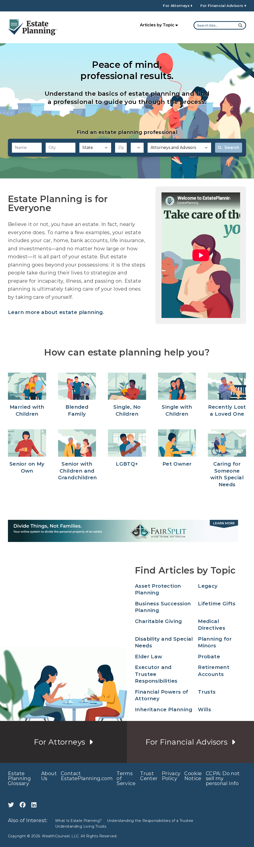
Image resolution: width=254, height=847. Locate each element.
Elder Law (148, 657)
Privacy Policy (171, 775)
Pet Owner (177, 464)
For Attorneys (176, 5)
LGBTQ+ (127, 464)
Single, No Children (126, 410)
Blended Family (76, 410)
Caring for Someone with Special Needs (227, 474)
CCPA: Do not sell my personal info (223, 778)
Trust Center (149, 775)
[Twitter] (12, 804)
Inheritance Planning (163, 710)
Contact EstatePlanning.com (87, 775)
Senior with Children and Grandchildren (77, 471)
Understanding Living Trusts (80, 826)
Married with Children (27, 410)
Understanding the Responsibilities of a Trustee (150, 820)
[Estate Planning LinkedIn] (33, 804)
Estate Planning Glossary (19, 778)
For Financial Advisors (222, 5)
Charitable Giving (158, 621)
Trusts (207, 692)
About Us (49, 775)
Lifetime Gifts (217, 604)
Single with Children (177, 410)
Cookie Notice (193, 775)
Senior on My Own (27, 467)
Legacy (208, 586)
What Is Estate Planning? (78, 820)
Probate (209, 657)
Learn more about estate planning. (56, 312)
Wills (204, 710)
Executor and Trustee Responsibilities (156, 674)
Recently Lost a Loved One (227, 410)
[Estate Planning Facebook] (23, 804)
